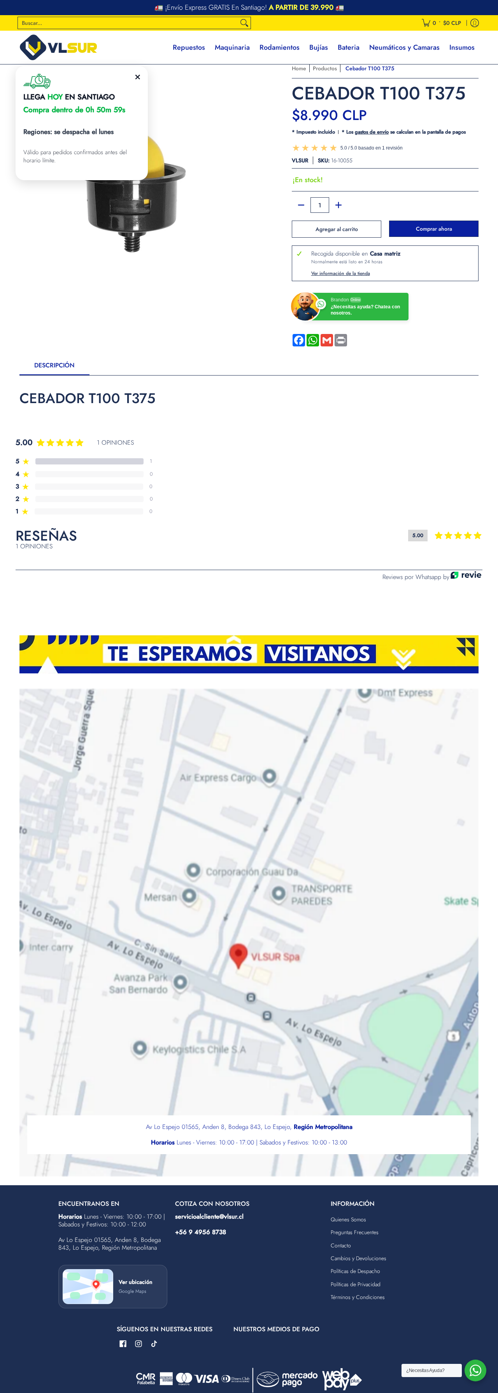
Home (299, 68)
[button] (122, 1344)
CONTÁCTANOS (300, 7)
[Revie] (465, 576)
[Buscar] (244, 23)
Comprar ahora (434, 229)
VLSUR (300, 160)
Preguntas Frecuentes (355, 1232)
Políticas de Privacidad (356, 1284)
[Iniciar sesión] (474, 23)
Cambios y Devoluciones (358, 1258)
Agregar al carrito (337, 229)
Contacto (341, 1245)
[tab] (54, 367)
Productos (325, 68)
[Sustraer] (301, 205)
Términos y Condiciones (358, 1297)
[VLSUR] (58, 47)
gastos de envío (372, 132)
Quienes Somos (348, 1219)
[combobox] (128, 23)
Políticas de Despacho (355, 1271)
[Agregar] (338, 205)
